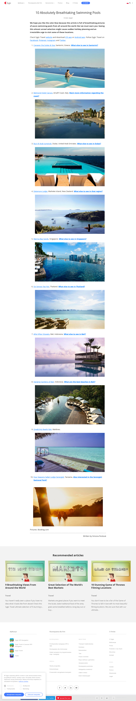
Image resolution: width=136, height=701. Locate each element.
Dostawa (81, 647)
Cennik (111, 667)
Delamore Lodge (40, 191)
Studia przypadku (55, 666)
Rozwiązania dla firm (35, 3)
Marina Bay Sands (41, 239)
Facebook (34, 40)
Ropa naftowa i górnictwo (86, 660)
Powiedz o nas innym (115, 649)
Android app (80, 37)
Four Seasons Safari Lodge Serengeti (49, 477)
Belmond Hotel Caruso (43, 93)
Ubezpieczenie (83, 663)
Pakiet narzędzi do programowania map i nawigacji (60, 653)
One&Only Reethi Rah (43, 429)
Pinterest (42, 40)
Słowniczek (112, 673)
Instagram (51, 40)
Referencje (112, 642)
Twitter (63, 40)
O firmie (75, 3)
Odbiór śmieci (83, 672)
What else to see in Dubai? (89, 143)
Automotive (49, 3)
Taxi (80, 653)
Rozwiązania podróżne (86, 666)
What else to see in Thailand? (71, 286)
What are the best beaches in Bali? (79, 382)
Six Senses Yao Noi (41, 286)
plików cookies (23, 681)
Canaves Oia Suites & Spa (44, 45)
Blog (67, 3)
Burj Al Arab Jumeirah (43, 143)
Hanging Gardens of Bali (44, 382)
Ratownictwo (83, 650)
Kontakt (111, 655)
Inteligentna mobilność (85, 669)
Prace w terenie (83, 656)
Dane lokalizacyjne (84, 676)
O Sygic (111, 639)
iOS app (68, 37)
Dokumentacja (54, 669)
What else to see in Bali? (75, 334)
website (49, 37)
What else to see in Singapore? (73, 239)
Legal (111, 676)
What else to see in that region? (88, 191)
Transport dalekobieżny (86, 644)
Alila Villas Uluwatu (42, 334)
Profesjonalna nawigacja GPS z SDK (59, 645)
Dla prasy (112, 652)
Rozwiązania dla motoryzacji (58, 649)
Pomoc (60, 3)
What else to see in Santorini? (84, 45)
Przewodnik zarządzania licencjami (60, 672)
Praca (111, 645)
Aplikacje (21, 3)
